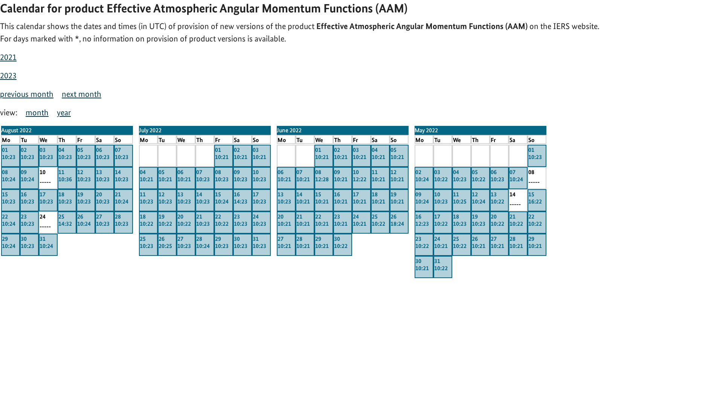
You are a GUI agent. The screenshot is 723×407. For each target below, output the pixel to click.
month (37, 112)
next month (81, 94)
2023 (8, 75)
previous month (26, 94)
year (64, 112)
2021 (8, 57)
